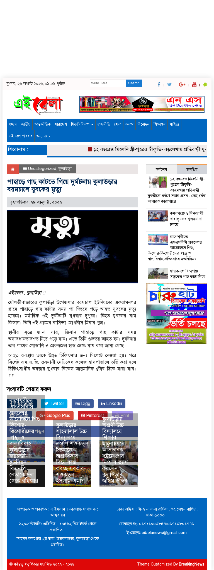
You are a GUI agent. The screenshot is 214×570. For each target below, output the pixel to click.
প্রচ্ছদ (13, 124)
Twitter (56, 403)
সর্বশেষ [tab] (161, 169)
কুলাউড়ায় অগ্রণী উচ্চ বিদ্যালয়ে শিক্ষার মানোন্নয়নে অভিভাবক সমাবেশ (113, 437)
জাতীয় (25, 124)
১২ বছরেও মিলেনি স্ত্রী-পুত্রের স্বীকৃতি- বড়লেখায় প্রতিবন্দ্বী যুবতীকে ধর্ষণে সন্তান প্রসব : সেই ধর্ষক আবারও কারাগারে (177, 189)
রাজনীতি (104, 124)
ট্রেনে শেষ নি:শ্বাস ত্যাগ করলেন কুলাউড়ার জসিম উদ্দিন (115, 468)
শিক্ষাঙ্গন (160, 124)
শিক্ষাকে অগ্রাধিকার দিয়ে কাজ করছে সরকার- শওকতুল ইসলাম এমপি (71, 465)
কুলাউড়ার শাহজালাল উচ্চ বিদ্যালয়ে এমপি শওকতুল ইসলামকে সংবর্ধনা (72, 440)
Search (134, 83)
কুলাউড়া (65, 168)
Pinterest (94, 415)
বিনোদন (143, 124)
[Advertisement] (107, 39)
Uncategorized (42, 168)
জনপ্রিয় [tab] (192, 169)
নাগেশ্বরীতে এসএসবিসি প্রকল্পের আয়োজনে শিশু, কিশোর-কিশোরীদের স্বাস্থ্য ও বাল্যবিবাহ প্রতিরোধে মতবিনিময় (25, 428)
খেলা (117, 124)
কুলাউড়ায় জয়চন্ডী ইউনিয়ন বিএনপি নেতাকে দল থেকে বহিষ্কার (23, 465)
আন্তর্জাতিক (43, 124)
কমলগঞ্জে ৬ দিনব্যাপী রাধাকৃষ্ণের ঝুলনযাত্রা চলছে (186, 219)
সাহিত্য (174, 124)
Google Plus (57, 415)
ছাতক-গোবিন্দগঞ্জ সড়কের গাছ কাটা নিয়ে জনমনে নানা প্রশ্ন (187, 277)
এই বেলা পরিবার (20, 136)
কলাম (129, 124)
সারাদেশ (61, 124)
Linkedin (113, 403)
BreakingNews (192, 564)
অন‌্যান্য (42, 136)
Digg (85, 403)
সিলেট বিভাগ (81, 124)
